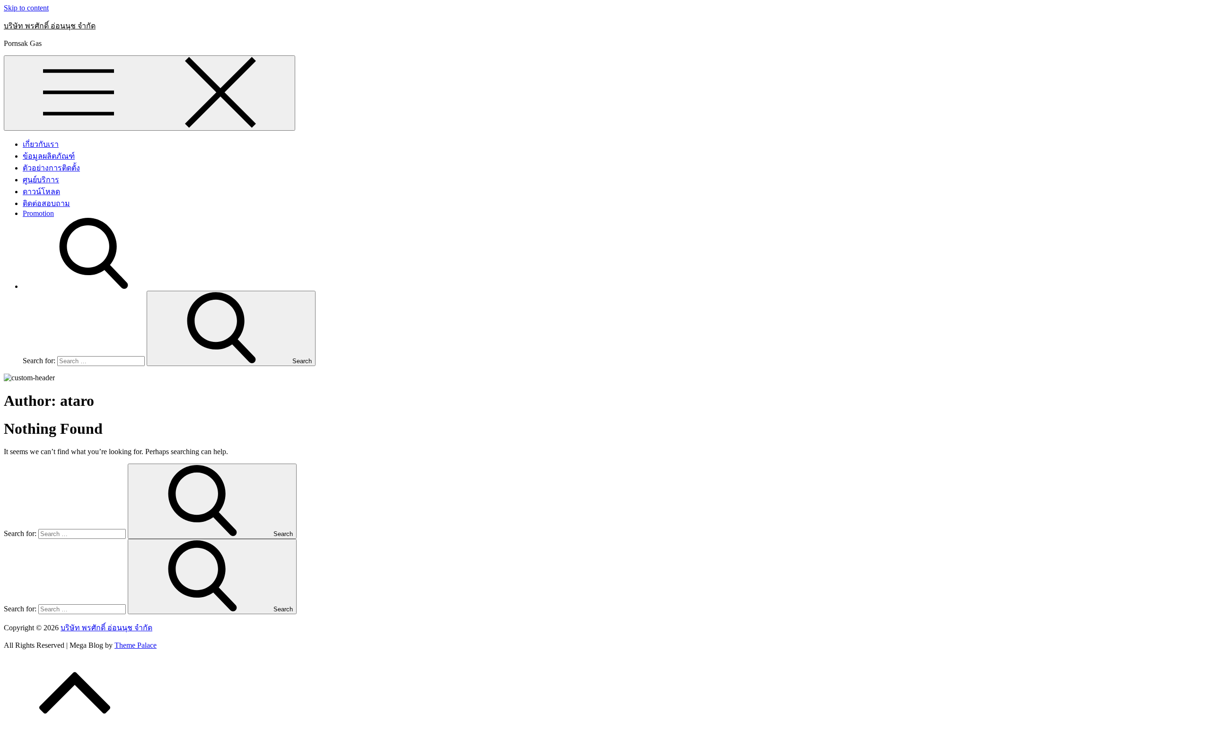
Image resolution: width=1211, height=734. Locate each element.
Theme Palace (135, 645)
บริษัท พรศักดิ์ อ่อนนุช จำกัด (50, 26)
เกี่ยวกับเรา (41, 144)
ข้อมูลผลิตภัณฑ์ (49, 156)
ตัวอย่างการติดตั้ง (51, 168)
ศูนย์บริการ (41, 180)
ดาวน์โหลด (41, 192)
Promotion (38, 213)
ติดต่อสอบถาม (46, 203)
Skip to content (26, 8)
